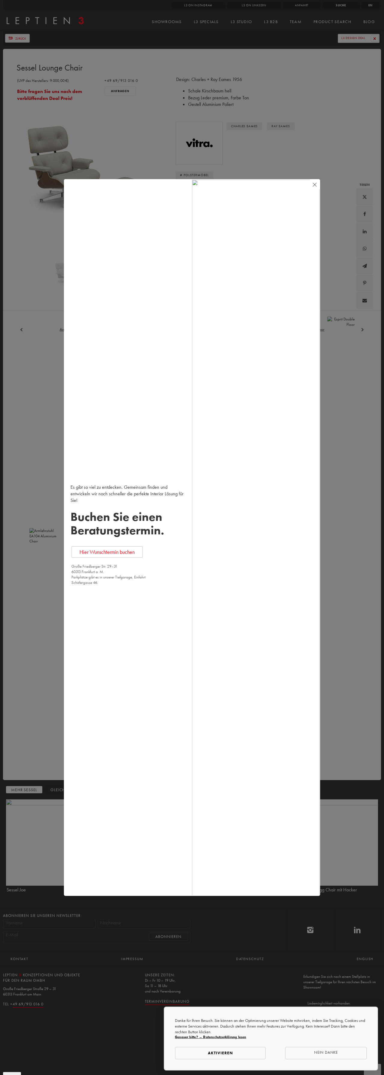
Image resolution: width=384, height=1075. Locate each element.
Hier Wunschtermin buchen (107, 551)
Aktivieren (220, 1052)
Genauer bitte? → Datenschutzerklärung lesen (210, 1037)
